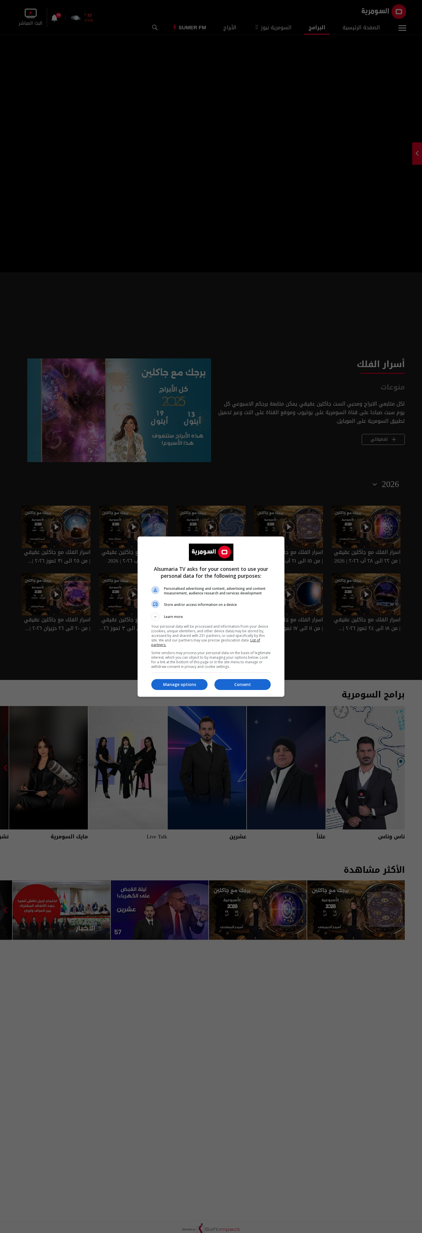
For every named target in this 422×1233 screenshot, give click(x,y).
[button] (211, 617)
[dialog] (211, 616)
